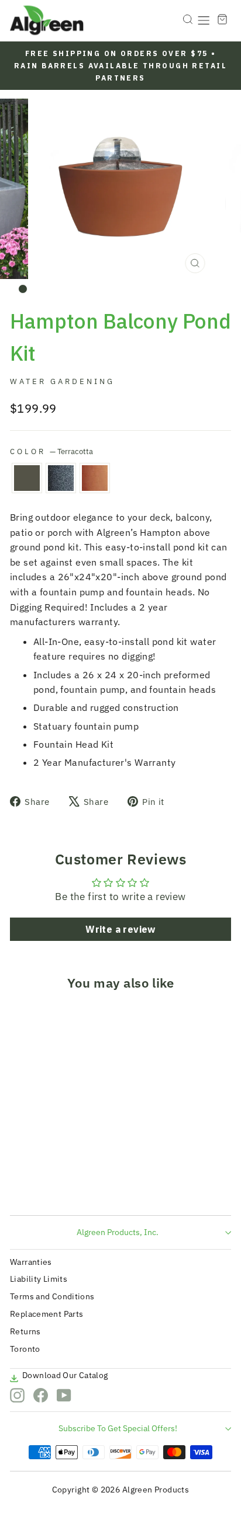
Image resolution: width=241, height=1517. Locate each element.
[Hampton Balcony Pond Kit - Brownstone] (22, 1184)
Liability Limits (38, 1279)
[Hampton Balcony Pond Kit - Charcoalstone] (36, 1184)
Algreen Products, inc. (118, 1232)
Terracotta (94, 478)
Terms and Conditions (52, 1296)
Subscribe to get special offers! (117, 1428)
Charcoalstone (60, 478)
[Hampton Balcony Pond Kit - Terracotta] (49, 1184)
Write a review (120, 929)
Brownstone (27, 478)
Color (51, 451)
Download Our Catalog (65, 1375)
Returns (25, 1331)
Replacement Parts (46, 1314)
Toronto (25, 1349)
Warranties (31, 1262)
